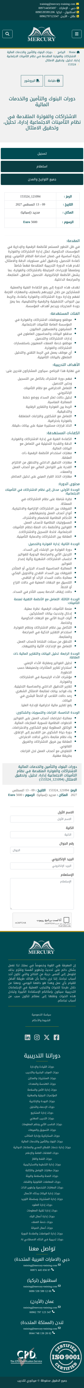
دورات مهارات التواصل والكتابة (42, 1170)
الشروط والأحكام (41, 1020)
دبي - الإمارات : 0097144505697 (57, 8)
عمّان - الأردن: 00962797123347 (58, 16)
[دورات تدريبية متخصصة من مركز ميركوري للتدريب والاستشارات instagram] (37, 1037)
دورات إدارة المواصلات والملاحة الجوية (42, 1234)
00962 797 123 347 (40, 1312)
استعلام (42, 166)
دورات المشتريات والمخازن (42, 1078)
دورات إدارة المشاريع (42, 1113)
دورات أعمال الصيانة (42, 1228)
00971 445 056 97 (40, 1270)
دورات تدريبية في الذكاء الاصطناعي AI (42, 1239)
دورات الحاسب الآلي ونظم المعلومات (42, 1124)
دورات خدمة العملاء (42, 1222)
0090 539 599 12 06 (40, 1291)
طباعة (52, 81)
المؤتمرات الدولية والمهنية (42, 1095)
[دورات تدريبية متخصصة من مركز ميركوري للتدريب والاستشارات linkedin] (27, 1037)
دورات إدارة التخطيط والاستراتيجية (42, 1165)
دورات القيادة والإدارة (42, 1067)
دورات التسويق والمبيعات (42, 1130)
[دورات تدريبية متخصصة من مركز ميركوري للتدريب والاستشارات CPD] (26, 1357)
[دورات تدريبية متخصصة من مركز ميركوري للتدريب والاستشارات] (42, 34)
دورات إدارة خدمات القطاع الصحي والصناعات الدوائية (42, 1147)
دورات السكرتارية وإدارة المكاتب (42, 1136)
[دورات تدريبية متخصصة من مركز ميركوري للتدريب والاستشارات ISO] (66, 1357)
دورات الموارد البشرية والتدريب (42, 1072)
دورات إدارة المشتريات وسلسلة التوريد (42, 1199)
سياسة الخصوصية (41, 1015)
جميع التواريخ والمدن (42, 179)
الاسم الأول (66, 812)
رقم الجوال (66, 843)
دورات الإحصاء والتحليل (42, 1107)
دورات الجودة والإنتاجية (42, 1101)
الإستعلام (67, 874)
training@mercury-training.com (40, 1265)
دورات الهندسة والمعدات (42, 1084)
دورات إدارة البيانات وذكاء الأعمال (42, 1193)
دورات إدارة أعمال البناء (42, 1216)
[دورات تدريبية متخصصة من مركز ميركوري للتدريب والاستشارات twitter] (47, 1037)
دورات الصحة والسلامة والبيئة (42, 1176)
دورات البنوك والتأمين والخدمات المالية (42, 1141)
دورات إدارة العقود (42, 1205)
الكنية (70, 828)
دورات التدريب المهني (42, 1118)
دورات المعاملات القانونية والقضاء (42, 1182)
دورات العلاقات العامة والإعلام (42, 1153)
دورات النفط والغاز (42, 1159)
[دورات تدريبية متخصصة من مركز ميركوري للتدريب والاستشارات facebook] (56, 1037)
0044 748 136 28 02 (40, 1333)
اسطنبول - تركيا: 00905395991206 (56, 12)
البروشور (30, 81)
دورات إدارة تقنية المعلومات (42, 1211)
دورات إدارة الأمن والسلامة (42, 1090)
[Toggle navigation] (7, 34)
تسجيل (42, 153)
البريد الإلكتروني (63, 859)
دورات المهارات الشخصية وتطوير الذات (42, 1188)
